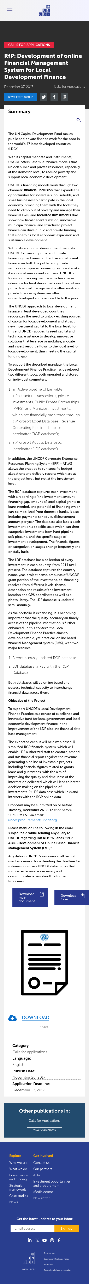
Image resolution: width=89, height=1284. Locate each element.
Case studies (18, 1196)
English (18, 1065)
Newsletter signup (20, 97)
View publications (44, 1130)
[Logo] (29, 1260)
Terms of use (49, 1253)
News (13, 1202)
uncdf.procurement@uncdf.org (32, 820)
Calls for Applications (29, 1052)
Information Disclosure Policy (56, 1259)
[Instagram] (52, 1242)
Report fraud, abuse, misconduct (57, 1270)
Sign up (66, 1228)
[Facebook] (59, 1242)
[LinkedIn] (29, 1242)
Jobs (36, 1175)
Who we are (18, 1162)
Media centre (43, 1192)
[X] (37, 1242)
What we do (18, 1169)
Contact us (41, 1162)
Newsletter (41, 1198)
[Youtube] (44, 1242)
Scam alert (48, 1265)
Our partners (42, 1169)
